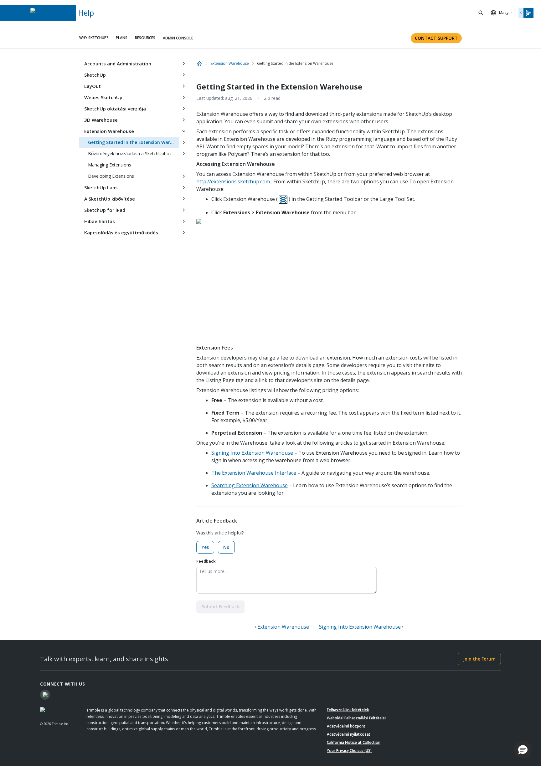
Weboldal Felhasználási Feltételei (356, 718)
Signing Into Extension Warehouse (252, 452)
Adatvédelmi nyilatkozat (348, 734)
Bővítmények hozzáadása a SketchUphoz (130, 153)
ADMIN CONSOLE (178, 38)
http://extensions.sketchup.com (233, 181)
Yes (205, 547)
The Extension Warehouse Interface (253, 472)
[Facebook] (45, 695)
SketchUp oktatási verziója (115, 108)
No (226, 547)
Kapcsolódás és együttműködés (121, 232)
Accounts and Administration (117, 63)
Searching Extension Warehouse (249, 485)
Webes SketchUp (103, 97)
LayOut (92, 86)
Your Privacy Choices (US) (349, 750)
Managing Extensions (109, 165)
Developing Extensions (111, 176)
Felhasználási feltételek (348, 709)
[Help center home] (199, 63)
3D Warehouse (101, 120)
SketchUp (95, 75)
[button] (523, 749)
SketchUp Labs (101, 187)
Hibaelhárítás (99, 221)
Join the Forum (479, 659)
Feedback (206, 561)
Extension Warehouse (109, 131)
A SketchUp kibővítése (109, 199)
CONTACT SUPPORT (436, 38)
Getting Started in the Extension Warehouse (133, 142)
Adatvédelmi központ (346, 726)
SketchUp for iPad (104, 210)
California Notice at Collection (353, 742)
